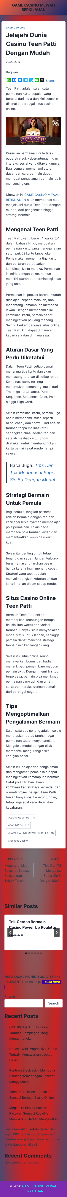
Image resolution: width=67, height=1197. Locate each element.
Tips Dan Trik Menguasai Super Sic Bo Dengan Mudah (33, 472)
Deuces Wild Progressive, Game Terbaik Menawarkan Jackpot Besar (33, 1054)
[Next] (57, 932)
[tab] (26, 953)
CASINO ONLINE (15, 27)
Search (9, 997)
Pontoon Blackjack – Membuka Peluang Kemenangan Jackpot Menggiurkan (32, 1076)
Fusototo (32, 1129)
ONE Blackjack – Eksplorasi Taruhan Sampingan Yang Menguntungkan (29, 1032)
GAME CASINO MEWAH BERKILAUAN (31, 833)
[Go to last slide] (10, 932)
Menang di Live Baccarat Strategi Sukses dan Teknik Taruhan (17, 870)
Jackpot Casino (18, 840)
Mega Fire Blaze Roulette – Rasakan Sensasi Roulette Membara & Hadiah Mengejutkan (34, 1113)
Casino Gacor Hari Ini (21, 817)
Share (50, 80)
